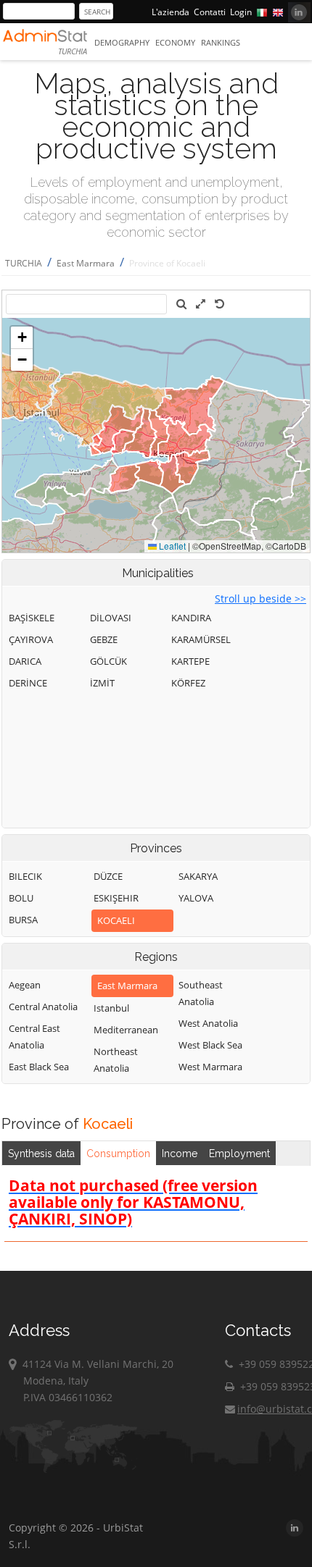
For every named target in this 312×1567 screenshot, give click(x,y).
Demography (121, 42)
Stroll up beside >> (260, 598)
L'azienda (170, 12)
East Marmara (86, 263)
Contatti (210, 12)
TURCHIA (23, 263)
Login (241, 12)
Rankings (220, 42)
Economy (175, 42)
